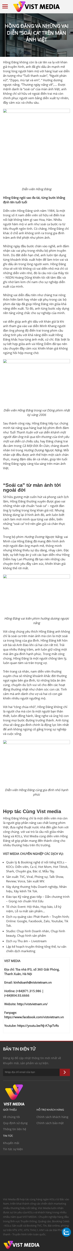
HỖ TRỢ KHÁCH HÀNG (50, 1109)
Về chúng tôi (11, 1117)
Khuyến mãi (11, 1143)
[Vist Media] (36, 6)
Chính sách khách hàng (52, 1117)
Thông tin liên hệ (14, 1129)
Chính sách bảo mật (50, 1123)
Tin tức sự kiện (13, 1149)
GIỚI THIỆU (10, 1109)
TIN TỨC (8, 1136)
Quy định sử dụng (15, 1123)
